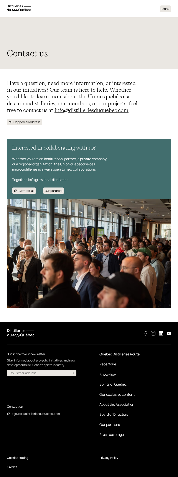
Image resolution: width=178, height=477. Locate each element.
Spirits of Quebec (113, 384)
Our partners (109, 424)
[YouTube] (169, 333)
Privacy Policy (108, 458)
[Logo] (19, 8)
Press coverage (111, 434)
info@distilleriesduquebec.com (91, 110)
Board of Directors (113, 414)
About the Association (116, 404)
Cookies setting (17, 458)
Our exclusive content (117, 394)
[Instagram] (153, 333)
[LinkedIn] (161, 333)
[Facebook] (145, 333)
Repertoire (107, 364)
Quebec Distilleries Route (119, 354)
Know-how (108, 374)
